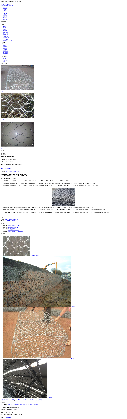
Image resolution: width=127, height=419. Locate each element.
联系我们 (7, 4)
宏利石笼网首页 (9, 171)
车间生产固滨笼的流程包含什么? (12, 219)
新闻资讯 (5, 10)
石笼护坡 (24, 404)
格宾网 (4, 45)
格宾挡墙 (14, 404)
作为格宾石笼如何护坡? (10, 220)
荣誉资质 (5, 16)
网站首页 (5, 8)
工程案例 (5, 13)
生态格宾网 (35, 404)
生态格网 (5, 49)
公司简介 (5, 15)
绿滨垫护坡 (5, 60)
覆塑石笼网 (5, 34)
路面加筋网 (5, 51)
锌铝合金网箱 (6, 36)
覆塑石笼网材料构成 (13, 227)
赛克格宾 (5, 46)
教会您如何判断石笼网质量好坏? (15, 231)
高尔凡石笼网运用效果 (13, 228)
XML (10, 417)
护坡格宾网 (29, 404)
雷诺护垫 (5, 58)
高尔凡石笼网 (6, 33)
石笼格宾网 (19, 404)
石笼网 (4, 26)
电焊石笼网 (5, 39)
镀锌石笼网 (5, 32)
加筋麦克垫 (5, 61)
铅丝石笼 (5, 29)
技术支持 (5, 12)
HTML (7, 417)
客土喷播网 (5, 52)
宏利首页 (3, 400)
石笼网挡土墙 (6, 37)
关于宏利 (3, 4)
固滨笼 (4, 28)
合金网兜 (5, 30)
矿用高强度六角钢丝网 (8, 40)
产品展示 (5, 9)
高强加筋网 (5, 53)
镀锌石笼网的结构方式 (13, 230)
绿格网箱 (5, 48)
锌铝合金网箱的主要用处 (14, 225)
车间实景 (5, 17)
